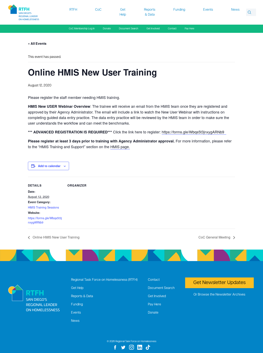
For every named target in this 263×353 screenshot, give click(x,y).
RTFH (73, 9)
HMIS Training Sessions (43, 207)
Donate (107, 29)
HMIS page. (120, 146)
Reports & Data (149, 12)
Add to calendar (49, 166)
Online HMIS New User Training (56, 237)
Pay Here (189, 29)
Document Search (128, 29)
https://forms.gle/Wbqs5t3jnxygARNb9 (194, 131)
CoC (98, 9)
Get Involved (153, 29)
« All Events (37, 43)
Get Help (123, 12)
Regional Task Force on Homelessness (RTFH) (104, 280)
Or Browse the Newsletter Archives (219, 294)
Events (208, 9)
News (235, 9)
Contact (172, 29)
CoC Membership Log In (82, 29)
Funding (179, 9)
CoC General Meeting (214, 237)
